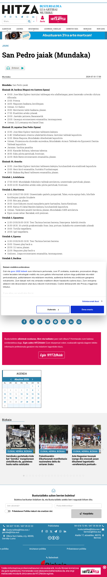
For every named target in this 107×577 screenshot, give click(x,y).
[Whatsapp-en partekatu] (63, 321)
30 (23, 386)
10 (5, 394)
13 (21, 394)
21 (27, 398)
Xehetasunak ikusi (90, 301)
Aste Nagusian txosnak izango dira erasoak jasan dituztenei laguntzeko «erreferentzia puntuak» (85, 460)
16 (38, 394)
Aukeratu (51, 309)
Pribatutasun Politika (21, 511)
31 (29, 386)
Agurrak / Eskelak (52, 29)
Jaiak (5, 45)
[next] (32, 379)
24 (5, 402)
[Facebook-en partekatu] (24, 321)
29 (18, 386)
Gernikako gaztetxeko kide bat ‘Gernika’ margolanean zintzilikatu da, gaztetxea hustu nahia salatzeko (20, 460)
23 (38, 398)
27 (6, 386)
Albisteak (6, 29)
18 (10, 398)
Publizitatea (53, 526)
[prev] (11, 379)
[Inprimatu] (79, 321)
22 (33, 398)
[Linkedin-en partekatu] (71, 321)
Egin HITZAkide (51, 355)
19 (16, 398)
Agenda (19, 29)
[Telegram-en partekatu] (55, 321)
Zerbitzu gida (72, 29)
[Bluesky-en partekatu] (47, 321)
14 (27, 394)
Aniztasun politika (37, 549)
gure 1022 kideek (19, 271)
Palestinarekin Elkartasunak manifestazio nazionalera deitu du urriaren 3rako (53, 460)
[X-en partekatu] (32, 321)
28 (12, 386)
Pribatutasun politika (76, 549)
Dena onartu (87, 309)
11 (10, 394)
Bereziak (87, 29)
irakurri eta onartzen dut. (32, 511)
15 (33, 394)
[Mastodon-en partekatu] (39, 321)
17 (5, 398)
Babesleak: (54, 557)
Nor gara (101, 29)
